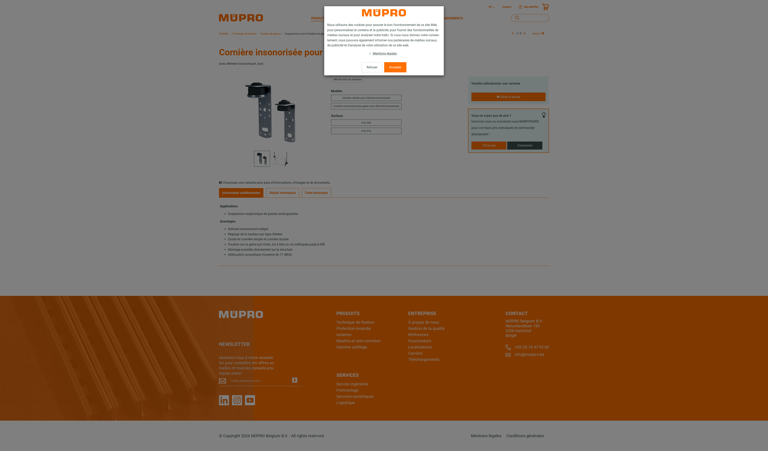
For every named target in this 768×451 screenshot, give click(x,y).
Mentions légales (385, 53)
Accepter (395, 67)
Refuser (372, 67)
